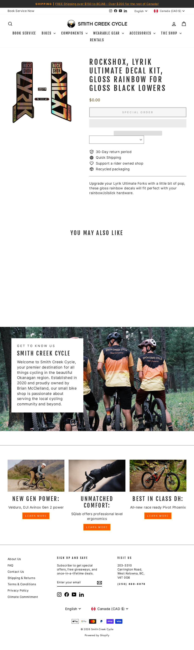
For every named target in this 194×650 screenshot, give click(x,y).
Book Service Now (21, 11)
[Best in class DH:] (158, 476)
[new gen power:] (36, 476)
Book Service (24, 33)
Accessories (141, 33)
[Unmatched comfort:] (97, 476)
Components (73, 33)
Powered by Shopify (97, 635)
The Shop (170, 33)
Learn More (36, 515)
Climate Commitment (23, 597)
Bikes (47, 33)
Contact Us (16, 571)
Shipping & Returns (21, 578)
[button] (137, 123)
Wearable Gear (107, 33)
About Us (14, 559)
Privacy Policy (18, 590)
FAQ (10, 565)
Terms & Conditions (22, 584)
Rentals (97, 40)
